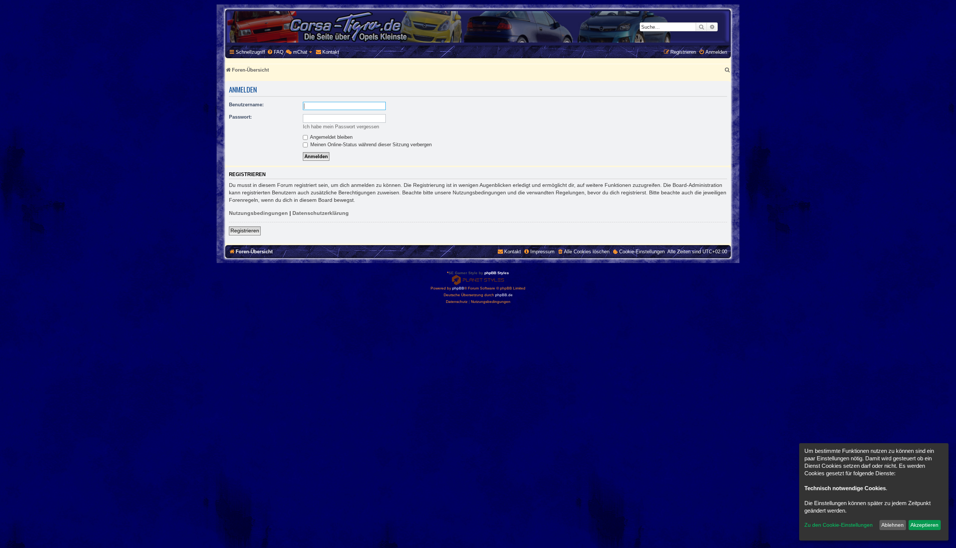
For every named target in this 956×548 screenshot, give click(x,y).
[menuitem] (275, 52)
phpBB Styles (496, 273)
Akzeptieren (924, 525)
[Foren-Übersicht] (478, 27)
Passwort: (240, 117)
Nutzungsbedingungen (258, 213)
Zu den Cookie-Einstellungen (838, 525)
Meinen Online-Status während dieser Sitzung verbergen (370, 144)
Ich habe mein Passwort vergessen (341, 126)
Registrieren (244, 231)
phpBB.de (504, 295)
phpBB (458, 288)
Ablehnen (892, 525)
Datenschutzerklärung (320, 213)
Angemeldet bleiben (331, 137)
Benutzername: (246, 104)
